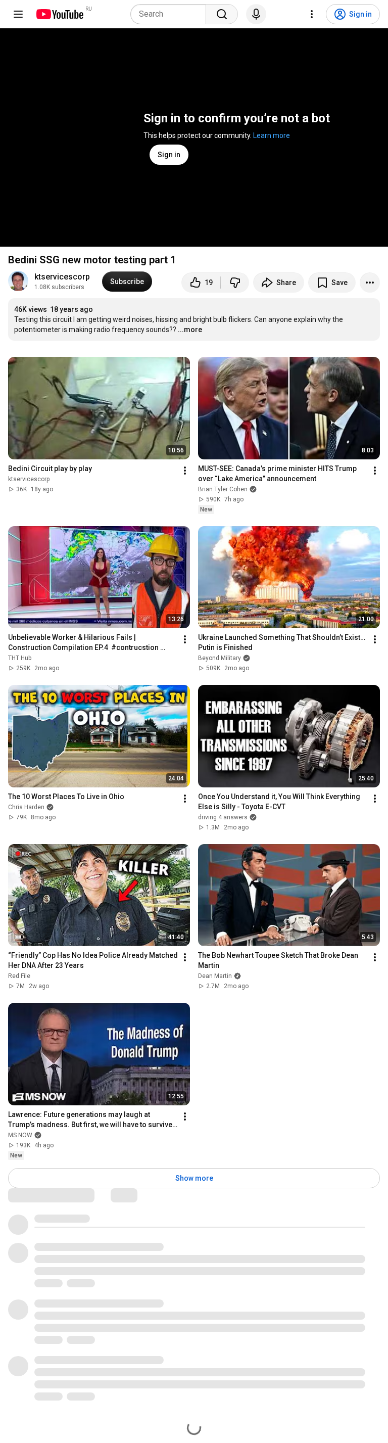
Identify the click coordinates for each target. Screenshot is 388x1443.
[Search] (222, 14)
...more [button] (190, 329)
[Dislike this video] (235, 282)
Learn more (271, 135)
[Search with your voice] (256, 14)
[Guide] (18, 14)
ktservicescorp (62, 277)
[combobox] (171, 14)
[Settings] (312, 14)
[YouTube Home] (59, 14)
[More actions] (370, 282)
